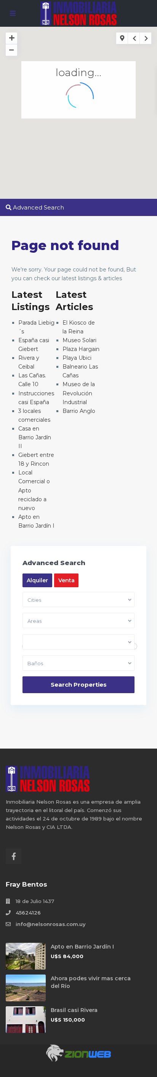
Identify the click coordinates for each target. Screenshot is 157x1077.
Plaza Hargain (80, 349)
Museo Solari (79, 340)
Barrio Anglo (78, 411)
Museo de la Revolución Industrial (78, 393)
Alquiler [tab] (37, 580)
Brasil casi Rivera (74, 1010)
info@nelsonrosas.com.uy (51, 924)
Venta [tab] (66, 580)
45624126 (28, 913)
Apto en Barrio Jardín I (82, 946)
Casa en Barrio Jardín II (34, 437)
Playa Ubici (76, 357)
